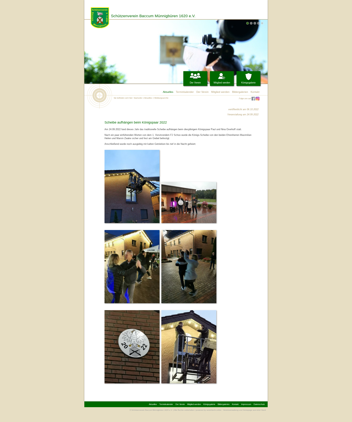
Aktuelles (168, 91)
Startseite (138, 98)
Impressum (246, 404)
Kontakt (255, 91)
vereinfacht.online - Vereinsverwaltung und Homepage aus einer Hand (236, 410)
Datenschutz (259, 404)
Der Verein (195, 82)
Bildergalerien (240, 91)
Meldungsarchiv (161, 98)
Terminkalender (185, 91)
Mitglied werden (222, 82)
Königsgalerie (248, 82)
